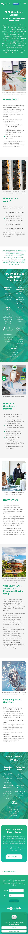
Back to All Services (9, 871)
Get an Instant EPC (14, 931)
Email (6, 890)
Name (6, 896)
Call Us (14, 927)
